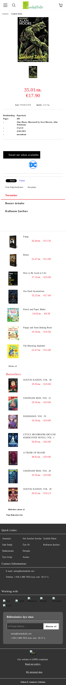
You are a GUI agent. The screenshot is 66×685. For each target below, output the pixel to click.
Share (12, 181)
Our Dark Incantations (33, 291)
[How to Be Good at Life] (13, 278)
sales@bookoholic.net (24, 571)
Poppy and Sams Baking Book (37, 327)
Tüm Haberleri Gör (14, 515)
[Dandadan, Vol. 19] (13, 422)
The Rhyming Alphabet (34, 346)
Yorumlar (11, 195)
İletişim (26, 551)
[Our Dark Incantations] (13, 297)
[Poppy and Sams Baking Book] (13, 333)
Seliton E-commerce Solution (33, 682)
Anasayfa (5, 14)
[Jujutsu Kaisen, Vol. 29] (13, 494)
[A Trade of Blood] (13, 458)
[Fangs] (13, 242)
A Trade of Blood (34, 453)
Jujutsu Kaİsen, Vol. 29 (37, 489)
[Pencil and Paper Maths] (13, 315)
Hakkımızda (8, 551)
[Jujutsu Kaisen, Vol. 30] (13, 385)
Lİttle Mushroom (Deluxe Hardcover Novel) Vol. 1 (39, 436)
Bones (26, 255)
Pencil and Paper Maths (34, 309)
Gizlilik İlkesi (49, 538)
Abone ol (12, 366)
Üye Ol (26, 545)
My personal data (34, 672)
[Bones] (13, 260)
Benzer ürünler (15, 203)
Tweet (22, 181)
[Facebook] (5, 583)
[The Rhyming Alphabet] (13, 351)
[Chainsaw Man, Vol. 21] (13, 404)
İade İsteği (7, 545)
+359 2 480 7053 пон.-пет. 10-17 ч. (31, 577)
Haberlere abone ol (16, 509)
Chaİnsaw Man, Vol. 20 (37, 471)
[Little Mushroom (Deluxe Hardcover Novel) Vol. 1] (13, 440)
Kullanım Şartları (16, 211)
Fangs (26, 236)
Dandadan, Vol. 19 (34, 416)
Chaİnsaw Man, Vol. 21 (37, 398)
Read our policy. (33, 664)
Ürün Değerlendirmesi (14, 187)
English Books (16, 14)
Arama (26, 557)
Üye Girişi (7, 557)
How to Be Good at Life (34, 273)
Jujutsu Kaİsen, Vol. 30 (37, 380)
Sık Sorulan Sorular (32, 538)
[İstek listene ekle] (60, 144)
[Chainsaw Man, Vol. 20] (13, 476)
